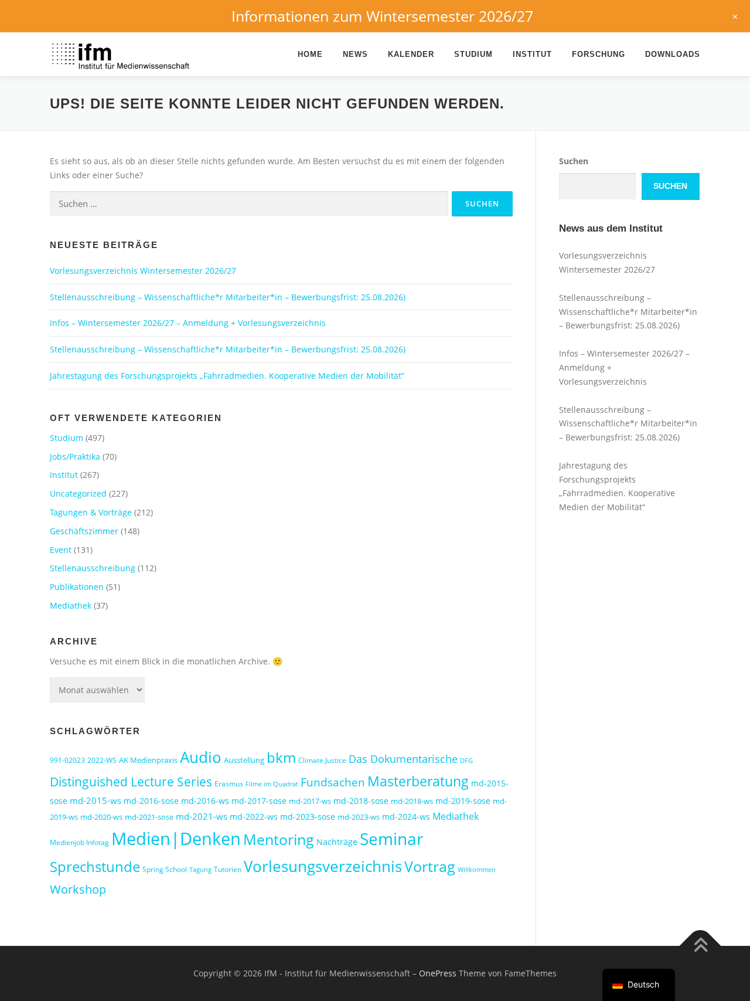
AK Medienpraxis (148, 760)
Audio (200, 757)
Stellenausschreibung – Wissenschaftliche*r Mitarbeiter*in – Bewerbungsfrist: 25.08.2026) (227, 297)
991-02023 (67, 760)
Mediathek (70, 605)
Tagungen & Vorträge (91, 512)
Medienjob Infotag (79, 842)
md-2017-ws (310, 801)
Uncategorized (78, 493)
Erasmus (228, 784)
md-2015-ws (95, 800)
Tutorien (227, 869)
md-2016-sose (151, 800)
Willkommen (477, 870)
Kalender (411, 54)
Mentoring (278, 839)
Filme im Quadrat (272, 784)
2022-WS (102, 760)
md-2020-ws (101, 817)
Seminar (391, 838)
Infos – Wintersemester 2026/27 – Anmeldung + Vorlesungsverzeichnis (188, 322)
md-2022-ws (254, 816)
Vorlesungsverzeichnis (323, 866)
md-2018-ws (412, 801)
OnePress (437, 973)
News (355, 54)
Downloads (672, 54)
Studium (473, 54)
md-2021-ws (201, 816)
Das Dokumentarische (403, 759)
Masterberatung (418, 781)
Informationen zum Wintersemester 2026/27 (382, 16)
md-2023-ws (359, 817)
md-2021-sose (149, 817)
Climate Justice (322, 760)
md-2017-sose (259, 800)
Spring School (164, 869)
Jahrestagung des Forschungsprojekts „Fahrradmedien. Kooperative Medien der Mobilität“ (227, 375)
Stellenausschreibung (92, 568)
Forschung (598, 54)
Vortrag (429, 866)
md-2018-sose (360, 800)
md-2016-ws (205, 800)
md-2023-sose (307, 816)
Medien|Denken (176, 838)
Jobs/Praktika (75, 456)
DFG (466, 760)
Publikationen (77, 586)
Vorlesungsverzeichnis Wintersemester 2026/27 (143, 270)
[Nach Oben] (700, 946)
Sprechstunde (95, 866)
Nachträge (336, 841)
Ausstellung (244, 760)
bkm (281, 757)
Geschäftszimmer (84, 531)
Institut (532, 54)
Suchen (573, 161)
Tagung (200, 870)
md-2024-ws (406, 816)
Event (60, 549)
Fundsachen (333, 782)
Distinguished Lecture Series (131, 781)
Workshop (78, 889)
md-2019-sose (462, 800)
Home (310, 54)
